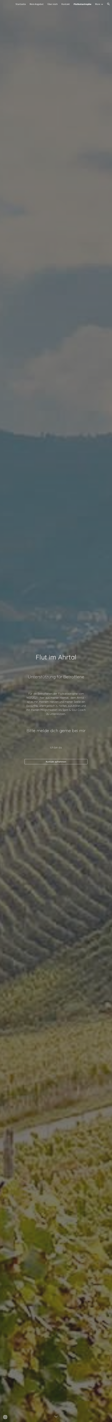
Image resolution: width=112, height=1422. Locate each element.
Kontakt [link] (65, 4)
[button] (108, 4)
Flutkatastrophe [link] (82, 4)
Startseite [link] (21, 4)
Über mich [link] (52, 4)
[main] (55, 657)
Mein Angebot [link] (37, 4)
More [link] (97, 4)
